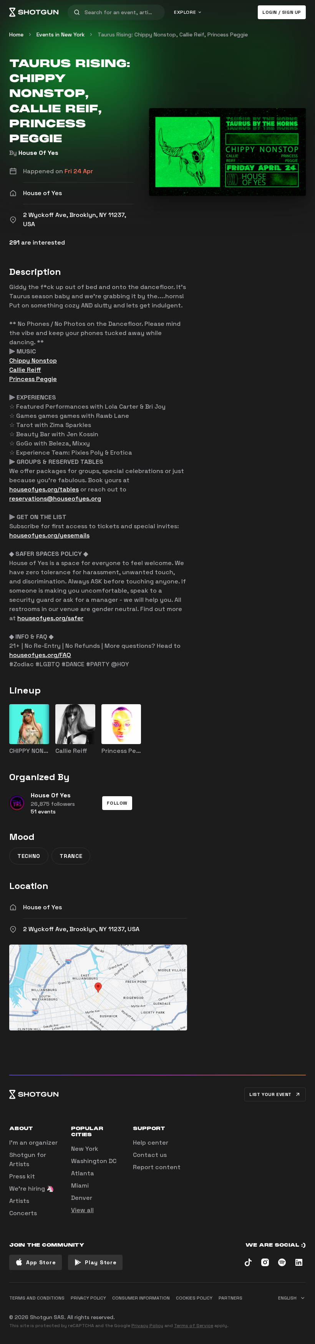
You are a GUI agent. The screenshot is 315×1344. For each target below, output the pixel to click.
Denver (81, 1198)
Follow (117, 803)
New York (84, 1149)
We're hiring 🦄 (31, 1189)
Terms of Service (193, 1326)
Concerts (23, 1213)
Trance (71, 856)
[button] (117, 803)
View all (82, 1210)
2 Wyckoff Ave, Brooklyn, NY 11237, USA (81, 929)
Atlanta (82, 1173)
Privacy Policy (147, 1326)
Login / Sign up (281, 12)
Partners (230, 1298)
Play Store (100, 1262)
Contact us (150, 1155)
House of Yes (42, 907)
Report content (157, 1167)
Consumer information (141, 1298)
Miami (80, 1185)
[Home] (33, 12)
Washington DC (93, 1161)
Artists (19, 1201)
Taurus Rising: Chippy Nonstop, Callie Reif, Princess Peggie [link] (173, 34)
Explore (185, 12)
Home (16, 34)
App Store (41, 1262)
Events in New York (60, 34)
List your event (270, 1094)
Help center (150, 1143)
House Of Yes (38, 153)
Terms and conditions (37, 1298)
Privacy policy (88, 1298)
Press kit (22, 1176)
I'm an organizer (33, 1143)
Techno (28, 856)
